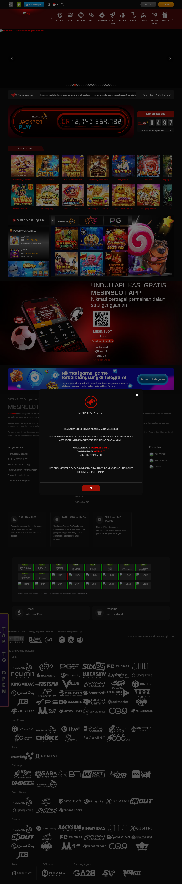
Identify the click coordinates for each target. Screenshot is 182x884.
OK (91, 488)
